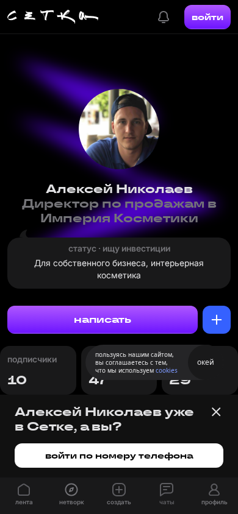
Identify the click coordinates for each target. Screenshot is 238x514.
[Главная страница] (53, 17)
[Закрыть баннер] (216, 411)
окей (205, 362)
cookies (167, 370)
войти (207, 17)
